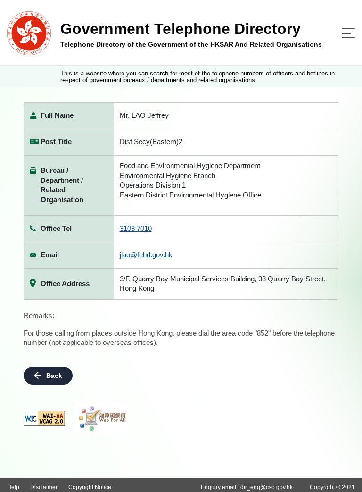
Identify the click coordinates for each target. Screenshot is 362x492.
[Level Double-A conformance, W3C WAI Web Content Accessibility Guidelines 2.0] (44, 418)
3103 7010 (136, 228)
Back (54, 375)
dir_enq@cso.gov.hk (266, 487)
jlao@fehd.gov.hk (146, 255)
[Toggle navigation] (348, 33)
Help (13, 487)
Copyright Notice (89, 487)
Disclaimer (44, 487)
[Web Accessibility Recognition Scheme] (102, 418)
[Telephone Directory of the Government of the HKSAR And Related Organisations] (29, 33)
